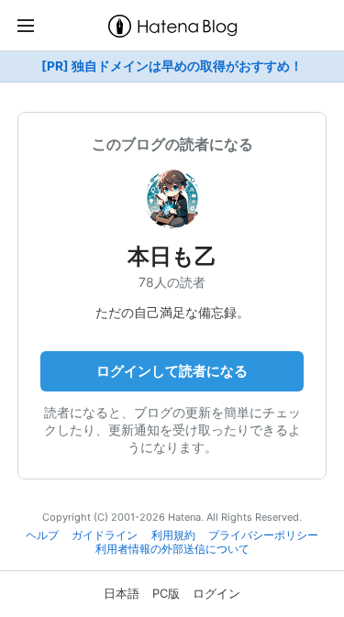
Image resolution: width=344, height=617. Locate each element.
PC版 (166, 593)
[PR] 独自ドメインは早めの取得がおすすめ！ (172, 66)
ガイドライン (105, 535)
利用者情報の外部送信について (172, 549)
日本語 (121, 593)
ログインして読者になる (172, 371)
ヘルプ (42, 535)
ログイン (216, 593)
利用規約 (173, 535)
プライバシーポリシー (263, 535)
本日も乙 (172, 256)
